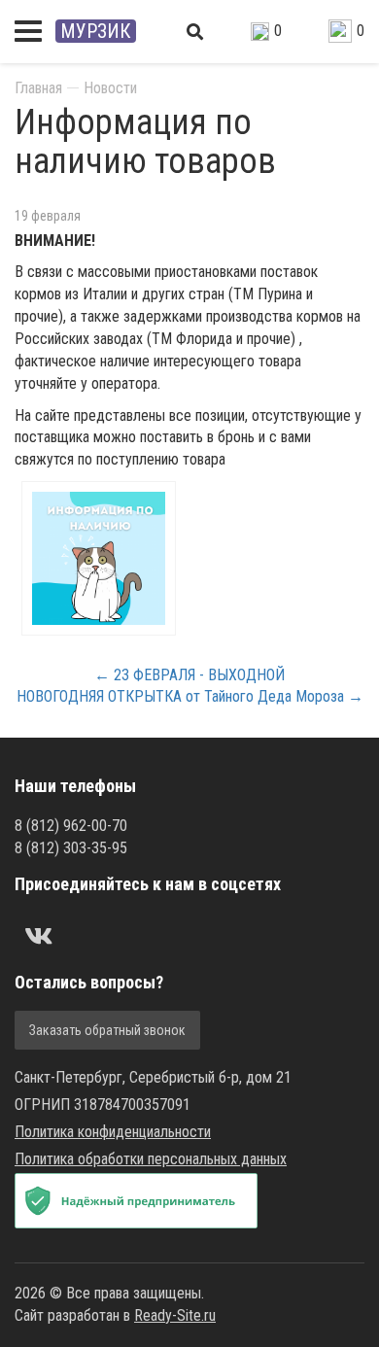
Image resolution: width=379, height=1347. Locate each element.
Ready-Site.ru (175, 1315)
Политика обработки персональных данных (151, 1159)
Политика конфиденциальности (113, 1131)
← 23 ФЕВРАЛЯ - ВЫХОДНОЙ (189, 675)
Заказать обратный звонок (107, 1030)
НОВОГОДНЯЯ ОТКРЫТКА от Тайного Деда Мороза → (190, 696)
